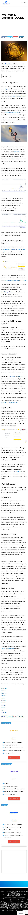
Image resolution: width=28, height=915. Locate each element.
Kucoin (3, 705)
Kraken (3, 691)
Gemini (3, 703)
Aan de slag (13, 757)
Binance (19, 376)
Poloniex (4, 712)
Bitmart (3, 695)
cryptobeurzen (5, 249)
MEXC (3, 707)
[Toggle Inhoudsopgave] (9, 76)
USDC (19, 471)
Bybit (3, 698)
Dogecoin (7, 64)
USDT (13, 471)
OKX (2, 710)
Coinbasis (12, 376)
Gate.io (3, 700)
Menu (25, 3)
